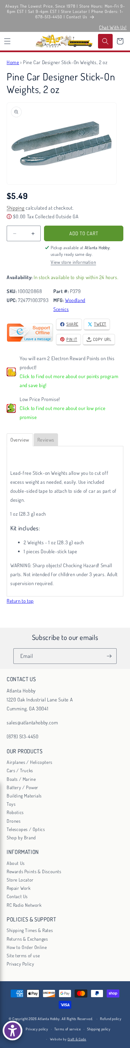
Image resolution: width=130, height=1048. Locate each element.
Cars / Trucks (20, 770)
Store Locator (20, 880)
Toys (11, 804)
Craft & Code (77, 1039)
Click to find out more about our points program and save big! (69, 380)
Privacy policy (37, 1029)
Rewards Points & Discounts (34, 871)
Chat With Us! (113, 27)
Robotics (15, 812)
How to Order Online (27, 947)
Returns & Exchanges (27, 939)
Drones (14, 821)
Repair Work (19, 888)
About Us (16, 863)
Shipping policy (99, 1029)
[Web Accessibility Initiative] (12, 1030)
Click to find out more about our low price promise (62, 412)
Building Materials (24, 795)
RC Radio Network (24, 905)
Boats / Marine (21, 779)
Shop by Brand (21, 837)
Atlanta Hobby (49, 1018)
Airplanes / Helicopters (29, 762)
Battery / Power (22, 787)
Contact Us (17, 896)
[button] (7, 41)
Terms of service (67, 1029)
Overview (19, 440)
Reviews (45, 440)
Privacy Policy (20, 964)
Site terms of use (23, 955)
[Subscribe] (109, 656)
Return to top (20, 601)
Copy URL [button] (102, 339)
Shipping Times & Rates (30, 930)
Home (13, 62)
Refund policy (110, 1018)
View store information (73, 262)
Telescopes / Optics (26, 829)
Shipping (16, 208)
